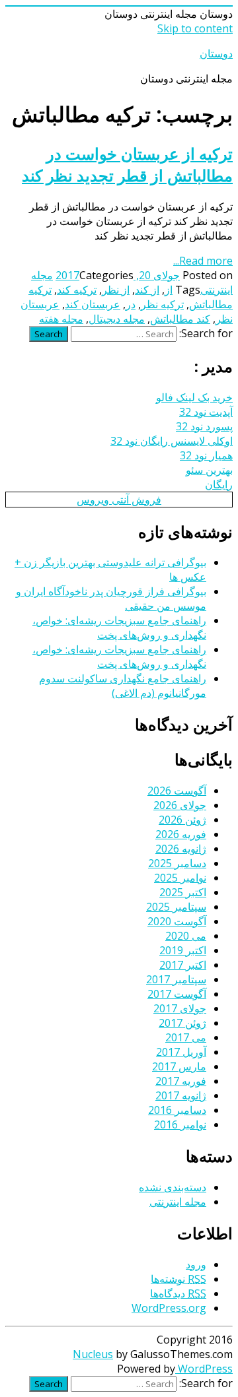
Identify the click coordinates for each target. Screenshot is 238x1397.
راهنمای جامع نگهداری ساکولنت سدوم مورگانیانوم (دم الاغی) (122, 685)
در (131, 304)
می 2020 (185, 935)
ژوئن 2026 (182, 819)
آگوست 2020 (176, 921)
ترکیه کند (77, 289)
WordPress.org (169, 1308)
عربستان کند (92, 304)
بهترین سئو (209, 470)
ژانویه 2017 (180, 1095)
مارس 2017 (179, 1066)
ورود (196, 1264)
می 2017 (185, 1037)
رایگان (219, 484)
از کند (147, 289)
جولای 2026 (179, 805)
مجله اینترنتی (177, 1201)
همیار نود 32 (206, 455)
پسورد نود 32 (204, 426)
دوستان (216, 53)
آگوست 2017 (176, 994)
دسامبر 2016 (177, 1110)
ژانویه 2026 (180, 848)
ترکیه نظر (162, 304)
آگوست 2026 (176, 790)
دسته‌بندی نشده (172, 1187)
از (169, 289)
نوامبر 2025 (180, 877)
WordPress (204, 1368)
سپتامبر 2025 (176, 906)
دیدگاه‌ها (178, 1293)
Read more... (203, 260)
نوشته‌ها (178, 1279)
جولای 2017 (179, 1008)
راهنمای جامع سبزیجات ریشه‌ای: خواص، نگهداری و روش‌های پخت (119, 627)
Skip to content (195, 28)
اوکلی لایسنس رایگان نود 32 (171, 441)
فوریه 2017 (180, 1081)
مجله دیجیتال (117, 318)
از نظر (116, 289)
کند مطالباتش (180, 318)
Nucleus (93, 1354)
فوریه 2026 (180, 834)
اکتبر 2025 (182, 892)
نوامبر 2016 (180, 1124)
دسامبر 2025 (177, 863)
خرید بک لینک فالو (194, 397)
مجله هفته (61, 318)
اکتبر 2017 (182, 965)
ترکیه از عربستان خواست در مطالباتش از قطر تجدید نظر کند (127, 164)
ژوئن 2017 (182, 1023)
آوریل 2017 (181, 1052)
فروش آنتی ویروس (119, 499)
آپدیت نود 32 (206, 412)
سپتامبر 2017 (176, 979)
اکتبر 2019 (182, 950)
